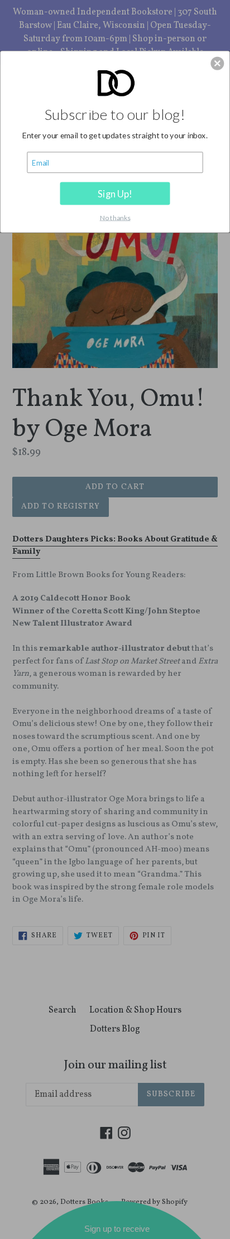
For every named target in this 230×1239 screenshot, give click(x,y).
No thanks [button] (115, 217)
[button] (217, 63)
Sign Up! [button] (115, 193)
